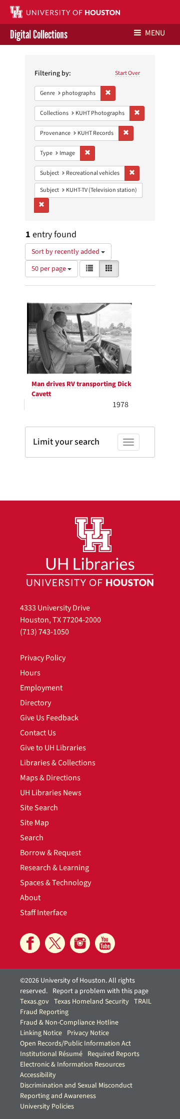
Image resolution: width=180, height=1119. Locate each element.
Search (32, 837)
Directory (35, 702)
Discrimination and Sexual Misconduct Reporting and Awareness (76, 1091)
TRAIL (143, 1002)
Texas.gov (34, 1002)
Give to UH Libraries (53, 747)
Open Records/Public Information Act (75, 1044)
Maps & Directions (50, 777)
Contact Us (38, 732)
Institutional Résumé (51, 1054)
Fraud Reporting (44, 1012)
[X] (55, 943)
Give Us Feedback (49, 717)
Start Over (127, 73)
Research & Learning (54, 867)
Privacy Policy (43, 657)
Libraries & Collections (58, 762)
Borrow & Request (50, 852)
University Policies (47, 1107)
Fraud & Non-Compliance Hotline (69, 1023)
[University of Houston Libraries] (90, 551)
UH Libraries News (51, 792)
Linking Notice (41, 1033)
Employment (41, 687)
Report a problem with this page (100, 991)
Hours (30, 672)
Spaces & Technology (55, 882)
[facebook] (30, 943)
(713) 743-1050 (44, 631)
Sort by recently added (66, 252)
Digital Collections (39, 34)
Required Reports (114, 1054)
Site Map (34, 822)
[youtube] (105, 943)
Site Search (39, 807)
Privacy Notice (88, 1033)
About (30, 897)
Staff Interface (43, 912)
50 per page (50, 269)
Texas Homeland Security (91, 1002)
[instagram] (80, 943)
